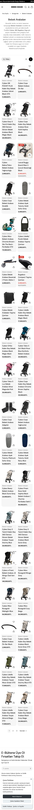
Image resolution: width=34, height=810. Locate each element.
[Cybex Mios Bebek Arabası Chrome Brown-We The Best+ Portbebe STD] (9, 224)
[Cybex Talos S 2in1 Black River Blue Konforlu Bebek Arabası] (25, 333)
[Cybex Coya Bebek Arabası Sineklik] (9, 188)
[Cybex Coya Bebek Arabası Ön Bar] (25, 71)
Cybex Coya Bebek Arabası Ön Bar (23, 86)
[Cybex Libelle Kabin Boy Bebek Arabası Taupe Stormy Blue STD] (25, 662)
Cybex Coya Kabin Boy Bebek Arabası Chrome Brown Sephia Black (24, 386)
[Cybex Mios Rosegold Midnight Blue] (9, 593)
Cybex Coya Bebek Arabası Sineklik (7, 203)
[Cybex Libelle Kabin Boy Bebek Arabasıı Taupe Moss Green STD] (9, 662)
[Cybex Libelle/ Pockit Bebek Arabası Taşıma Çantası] (25, 224)
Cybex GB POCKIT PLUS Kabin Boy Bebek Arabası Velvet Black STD (8, 88)
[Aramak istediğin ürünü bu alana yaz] (25, 7)
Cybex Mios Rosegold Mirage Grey (24, 573)
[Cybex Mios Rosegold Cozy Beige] (25, 593)
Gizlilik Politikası (7, 806)
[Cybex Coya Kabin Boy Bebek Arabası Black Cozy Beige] (25, 698)
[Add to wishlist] (14, 66)
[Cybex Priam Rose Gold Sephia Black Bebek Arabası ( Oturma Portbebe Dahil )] (25, 476)
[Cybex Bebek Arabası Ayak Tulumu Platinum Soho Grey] (9, 440)
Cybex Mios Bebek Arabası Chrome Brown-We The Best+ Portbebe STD (8, 241)
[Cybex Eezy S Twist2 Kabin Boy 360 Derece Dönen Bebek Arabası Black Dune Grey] (25, 517)
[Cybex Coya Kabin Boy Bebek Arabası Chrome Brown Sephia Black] (25, 369)
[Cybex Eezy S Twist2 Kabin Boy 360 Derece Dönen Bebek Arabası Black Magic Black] (9, 109)
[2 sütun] (31, 59)
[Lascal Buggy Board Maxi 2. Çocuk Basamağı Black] (25, 150)
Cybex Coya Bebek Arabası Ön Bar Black (7, 641)
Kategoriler (15, 13)
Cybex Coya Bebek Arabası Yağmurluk (23, 422)
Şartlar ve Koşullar (18, 806)
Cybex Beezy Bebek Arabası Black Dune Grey (8, 491)
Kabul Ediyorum (17, 796)
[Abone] (30, 769)
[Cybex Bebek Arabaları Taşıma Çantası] (9, 298)
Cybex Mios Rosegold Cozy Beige (24, 608)
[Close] (31, 780)
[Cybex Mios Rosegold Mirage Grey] (25, 558)
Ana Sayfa (5, 13)
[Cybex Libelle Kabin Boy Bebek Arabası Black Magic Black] (25, 298)
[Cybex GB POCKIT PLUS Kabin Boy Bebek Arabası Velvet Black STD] (9, 71)
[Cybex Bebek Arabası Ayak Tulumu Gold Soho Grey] (25, 188)
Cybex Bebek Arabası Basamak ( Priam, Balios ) (9, 277)
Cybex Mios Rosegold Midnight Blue (7, 608)
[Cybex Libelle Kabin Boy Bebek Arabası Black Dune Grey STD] (25, 626)
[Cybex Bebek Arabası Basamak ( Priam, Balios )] (9, 262)
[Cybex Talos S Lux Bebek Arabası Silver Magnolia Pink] (9, 369)
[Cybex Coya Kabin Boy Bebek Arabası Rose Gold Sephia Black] (25, 109)
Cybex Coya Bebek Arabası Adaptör (7, 422)
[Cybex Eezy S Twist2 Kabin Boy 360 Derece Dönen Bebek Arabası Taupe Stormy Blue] (9, 517)
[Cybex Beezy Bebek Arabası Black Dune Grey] (9, 476)
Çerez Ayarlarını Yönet (17, 801)
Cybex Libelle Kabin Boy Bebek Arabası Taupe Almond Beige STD (8, 715)
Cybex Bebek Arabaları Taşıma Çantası (8, 313)
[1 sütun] (26, 59)
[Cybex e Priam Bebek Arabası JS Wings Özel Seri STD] (9, 558)
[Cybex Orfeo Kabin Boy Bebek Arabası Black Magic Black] (9, 333)
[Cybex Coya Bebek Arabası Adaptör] (9, 407)
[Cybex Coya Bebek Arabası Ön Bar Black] (9, 626)
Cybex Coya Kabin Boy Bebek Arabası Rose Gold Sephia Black (24, 126)
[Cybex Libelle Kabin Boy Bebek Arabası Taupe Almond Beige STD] (9, 698)
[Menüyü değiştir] (2, 7)
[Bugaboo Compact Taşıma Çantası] (25, 262)
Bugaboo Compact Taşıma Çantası (24, 277)
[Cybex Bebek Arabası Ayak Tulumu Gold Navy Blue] (25, 440)
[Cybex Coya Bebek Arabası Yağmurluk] (25, 407)
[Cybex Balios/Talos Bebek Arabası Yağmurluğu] (9, 150)
